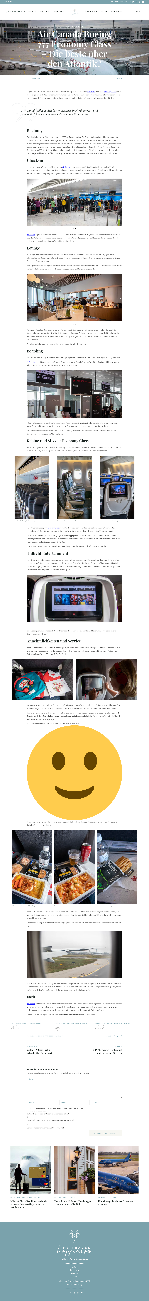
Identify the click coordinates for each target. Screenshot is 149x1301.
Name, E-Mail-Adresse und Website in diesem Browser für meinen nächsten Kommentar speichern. (56, 1109)
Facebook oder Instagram (71, 1014)
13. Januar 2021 (34, 79)
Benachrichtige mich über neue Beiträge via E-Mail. (45, 1127)
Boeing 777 (43, 1036)
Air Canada (31, 1003)
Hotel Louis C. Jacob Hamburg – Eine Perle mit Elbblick (72, 1203)
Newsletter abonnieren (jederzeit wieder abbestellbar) (49, 1113)
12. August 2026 (17, 1198)
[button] (28, 202)
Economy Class (110, 91)
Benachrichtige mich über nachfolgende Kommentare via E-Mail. (50, 1120)
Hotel (72, 1198)
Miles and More (34, 1198)
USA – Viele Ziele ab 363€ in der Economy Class (25, 1023)
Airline (119, 79)
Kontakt (9, 2)
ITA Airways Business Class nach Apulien (116, 1203)
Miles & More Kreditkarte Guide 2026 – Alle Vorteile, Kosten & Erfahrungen (28, 1204)
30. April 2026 (61, 1198)
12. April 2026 (104, 1198)
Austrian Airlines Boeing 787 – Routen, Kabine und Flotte (112, 1023)
